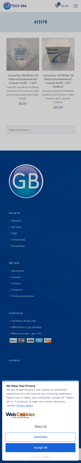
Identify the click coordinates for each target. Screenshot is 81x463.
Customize (40, 437)
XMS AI (47, 457)
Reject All (41, 426)
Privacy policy (25, 405)
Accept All (40, 447)
